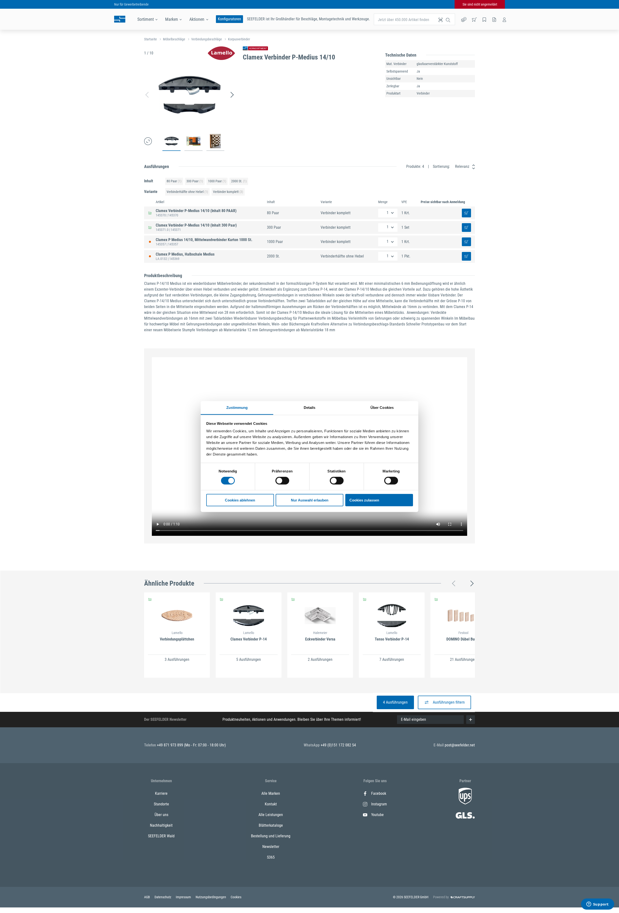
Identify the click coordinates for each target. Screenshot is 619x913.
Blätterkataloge (271, 825)
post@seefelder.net (460, 745)
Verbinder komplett (228, 192)
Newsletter (270, 846)
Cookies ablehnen (240, 500)
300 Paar (194, 181)
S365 (271, 857)
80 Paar (174, 181)
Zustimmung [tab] (237, 407)
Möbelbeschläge (174, 39)
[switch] (282, 481)
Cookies (236, 897)
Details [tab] (310, 407)
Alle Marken (270, 793)
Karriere (161, 793)
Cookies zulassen (364, 500)
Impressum (184, 897)
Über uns (161, 814)
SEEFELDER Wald (161, 836)
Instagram (379, 804)
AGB (147, 897)
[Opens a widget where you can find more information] (597, 904)
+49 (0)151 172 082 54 (338, 745)
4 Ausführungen (395, 702)
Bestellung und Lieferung (270, 836)
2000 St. (239, 181)
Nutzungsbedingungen (211, 897)
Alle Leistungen (270, 814)
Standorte (161, 804)
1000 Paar (217, 181)
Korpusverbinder (239, 39)
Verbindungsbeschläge (206, 39)
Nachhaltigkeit (161, 825)
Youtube (377, 814)
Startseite (150, 39)
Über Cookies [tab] (382, 407)
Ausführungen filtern (449, 702)
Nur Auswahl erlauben (309, 500)
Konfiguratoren (229, 19)
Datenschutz (163, 897)
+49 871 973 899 (170, 745)
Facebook (378, 793)
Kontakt (271, 804)
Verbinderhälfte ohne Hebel (187, 192)
